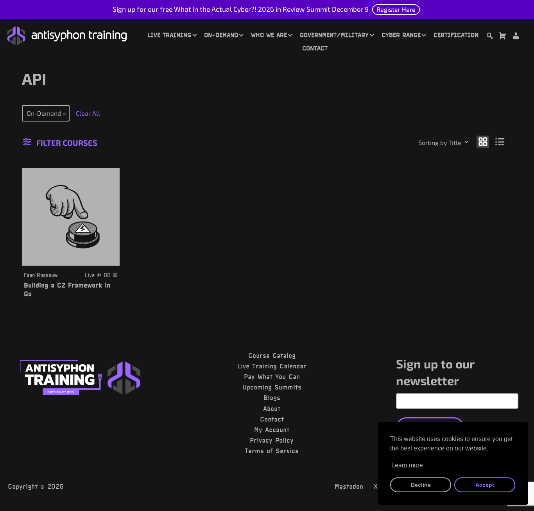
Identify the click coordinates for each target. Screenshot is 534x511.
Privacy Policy (272, 440)
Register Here (396, 9)
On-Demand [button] (221, 34)
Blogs (271, 397)
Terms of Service (272, 450)
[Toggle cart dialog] (502, 37)
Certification (456, 34)
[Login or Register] (515, 37)
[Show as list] (500, 141)
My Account (271, 429)
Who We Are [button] (269, 34)
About (271, 408)
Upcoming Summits (271, 387)
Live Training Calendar (271, 366)
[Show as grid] (483, 141)
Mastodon (349, 486)
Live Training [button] (169, 34)
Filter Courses (66, 142)
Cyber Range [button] (401, 34)
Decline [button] (421, 485)
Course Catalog (272, 355)
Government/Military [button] (334, 34)
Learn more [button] (407, 465)
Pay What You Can (272, 376)
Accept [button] (484, 485)
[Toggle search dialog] (489, 37)
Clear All (88, 113)
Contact (315, 48)
